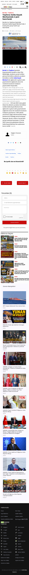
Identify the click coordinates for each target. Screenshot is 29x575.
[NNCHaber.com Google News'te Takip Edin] (14, 33)
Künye (2, 511)
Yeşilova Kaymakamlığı (10, 153)
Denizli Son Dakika (5, 563)
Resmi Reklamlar (21, 541)
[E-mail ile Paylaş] (17, 67)
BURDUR (2, 1)
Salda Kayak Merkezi (10, 149)
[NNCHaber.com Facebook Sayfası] (21, 1)
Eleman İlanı (6, 538)
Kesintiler (5, 543)
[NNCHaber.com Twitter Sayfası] (21, 4)
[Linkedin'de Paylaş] (10, 67)
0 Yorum (19, 31)
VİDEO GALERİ (9, 4)
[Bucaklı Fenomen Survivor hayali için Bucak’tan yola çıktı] (7, 279)
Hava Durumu (6, 555)
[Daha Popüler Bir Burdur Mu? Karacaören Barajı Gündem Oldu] (7, 239)
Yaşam (4, 546)
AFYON (10, 1)
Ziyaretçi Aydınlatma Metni (7, 519)
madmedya (24, 570)
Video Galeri (20, 549)
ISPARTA (13, 1)
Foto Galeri (5, 549)
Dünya (4, 541)
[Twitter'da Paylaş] (7, 67)
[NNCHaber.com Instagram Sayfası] (22, 1)
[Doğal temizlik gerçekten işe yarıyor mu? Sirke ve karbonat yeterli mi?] (7, 271)
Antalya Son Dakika (19, 557)
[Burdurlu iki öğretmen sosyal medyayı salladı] (7, 246)
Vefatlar (19, 535)
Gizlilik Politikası (18, 513)
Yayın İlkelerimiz (4, 513)
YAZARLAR (4, 4)
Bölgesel (10, 9)
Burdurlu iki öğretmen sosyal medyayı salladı (20, 246)
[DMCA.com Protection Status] (5, 522)
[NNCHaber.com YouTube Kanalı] (23, 4)
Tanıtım (5, 535)
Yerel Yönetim (21, 527)
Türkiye (19, 153)
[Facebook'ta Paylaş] (5, 67)
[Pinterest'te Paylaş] (12, 67)
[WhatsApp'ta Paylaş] (14, 67)
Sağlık (19, 538)
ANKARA (17, 1)
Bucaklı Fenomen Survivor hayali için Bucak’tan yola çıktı (21, 280)
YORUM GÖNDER (14, 222)
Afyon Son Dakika (5, 560)
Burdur (5, 12)
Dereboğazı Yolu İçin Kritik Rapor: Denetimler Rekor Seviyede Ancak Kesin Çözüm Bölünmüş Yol (21, 256)
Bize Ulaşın (17, 511)
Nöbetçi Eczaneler (7, 552)
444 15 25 (24, 519)
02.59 (12, 31)
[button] (27, 7)
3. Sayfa (5, 530)
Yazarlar (19, 546)
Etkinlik (4, 532)
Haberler (14, 572)
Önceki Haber (7, 183)
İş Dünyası (20, 532)
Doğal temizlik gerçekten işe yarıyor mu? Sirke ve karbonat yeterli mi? (21, 272)
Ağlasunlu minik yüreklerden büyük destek (19, 265)
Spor (19, 530)
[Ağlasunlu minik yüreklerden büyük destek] (7, 264)
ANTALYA (6, 1)
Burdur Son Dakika (5, 557)
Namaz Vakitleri (21, 552)
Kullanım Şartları (19, 516)
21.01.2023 (6, 31)
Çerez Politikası (4, 516)
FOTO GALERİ (14, 4)
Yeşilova (11, 12)
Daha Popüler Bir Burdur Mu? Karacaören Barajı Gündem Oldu (21, 239)
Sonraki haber (21, 183)
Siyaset (19, 543)
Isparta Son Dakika (19, 560)
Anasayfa (4, 9)
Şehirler (17, 555)
